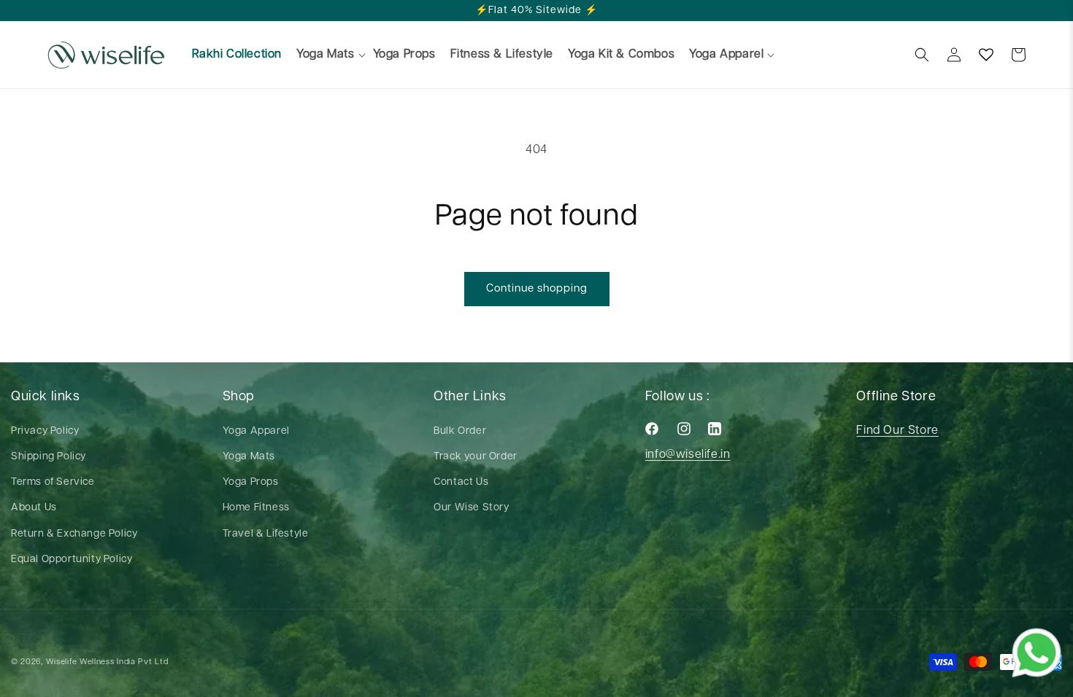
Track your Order (476, 456)
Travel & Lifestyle (266, 534)
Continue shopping (537, 288)
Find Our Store (897, 430)
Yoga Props (251, 482)
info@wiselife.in (688, 454)
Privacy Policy (45, 431)
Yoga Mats (249, 456)
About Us (34, 507)
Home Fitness (256, 507)
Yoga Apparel (256, 431)
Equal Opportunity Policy (71, 559)
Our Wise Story (471, 507)
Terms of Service (53, 482)
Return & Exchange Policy (74, 534)
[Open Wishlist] (986, 55)
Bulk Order (460, 431)
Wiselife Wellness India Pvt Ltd (107, 662)
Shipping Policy (48, 456)
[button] (324, 55)
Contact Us (461, 482)
